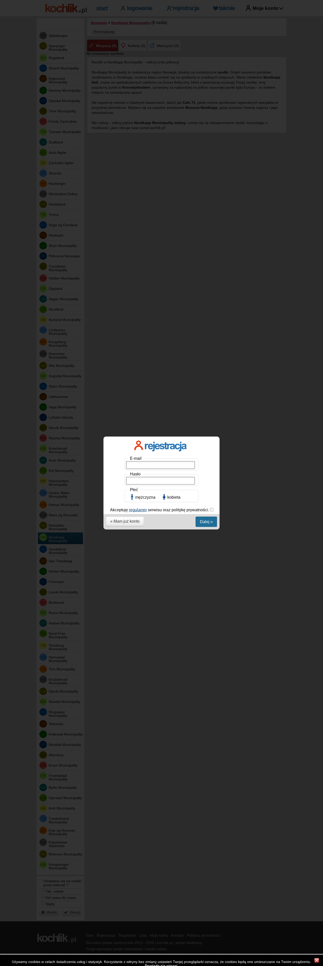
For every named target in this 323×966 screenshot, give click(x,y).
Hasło (135, 474)
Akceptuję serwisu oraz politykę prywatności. (160, 510)
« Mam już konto (125, 521)
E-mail (136, 458)
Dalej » (206, 522)
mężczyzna (145, 497)
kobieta (173, 497)
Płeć (134, 490)
